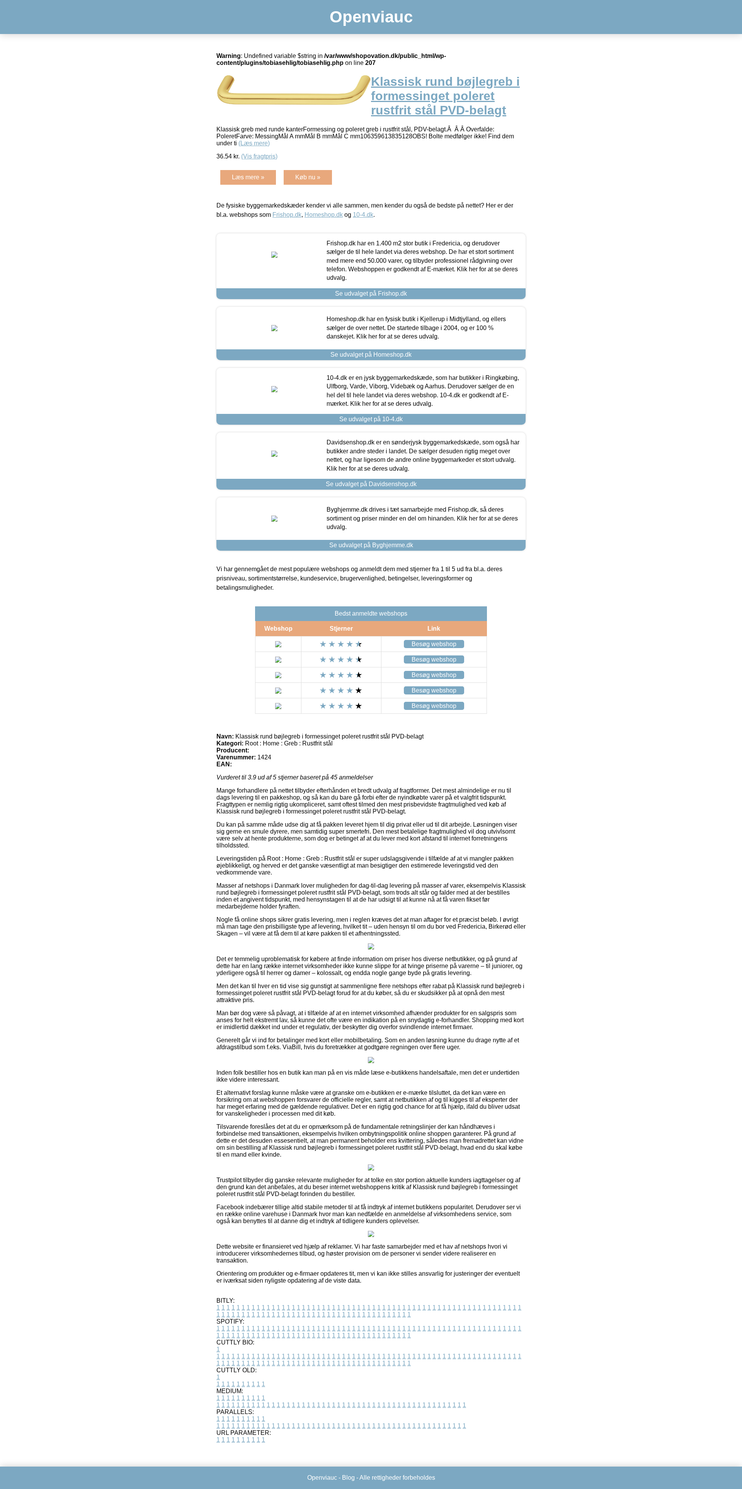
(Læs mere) (254, 143)
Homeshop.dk (324, 214)
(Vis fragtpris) (259, 156)
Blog (348, 1477)
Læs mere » (248, 177)
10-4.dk (363, 214)
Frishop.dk (286, 214)
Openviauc (371, 17)
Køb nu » (307, 177)
